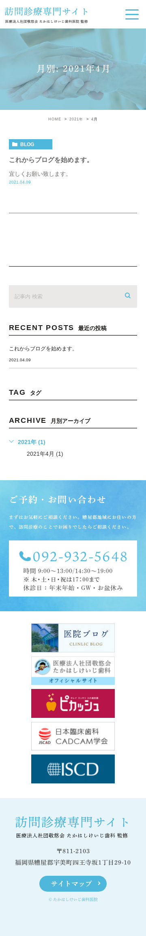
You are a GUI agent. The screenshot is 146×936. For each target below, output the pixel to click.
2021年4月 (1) (45, 454)
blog (27, 144)
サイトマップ (71, 883)
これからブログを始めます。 (51, 159)
